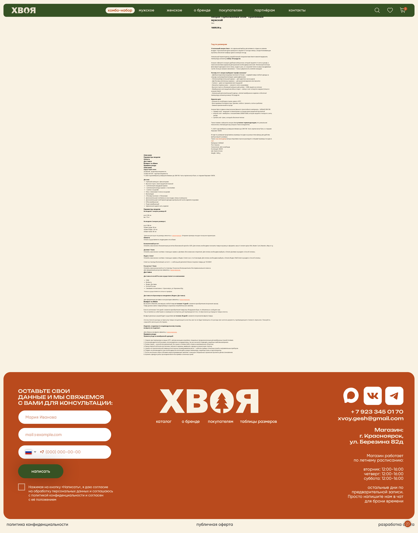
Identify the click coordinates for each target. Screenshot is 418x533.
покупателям (220, 421)
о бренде (191, 421)
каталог (164, 421)
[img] (24, 10)
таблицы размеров (258, 421)
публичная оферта (214, 524)
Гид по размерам (219, 44)
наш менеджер (221, 139)
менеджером (176, 236)
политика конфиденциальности (37, 524)
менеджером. (176, 270)
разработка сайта (396, 524)
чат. (212, 141)
